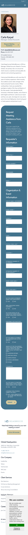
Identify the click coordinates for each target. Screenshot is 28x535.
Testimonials (4, 467)
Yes (9, 301)
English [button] (23, 1)
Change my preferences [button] (17, 528)
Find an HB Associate (14, 432)
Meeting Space (12, 355)
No (15, 301)
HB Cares (3, 469)
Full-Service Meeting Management (10, 484)
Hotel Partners (5, 498)
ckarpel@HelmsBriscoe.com (12, 50)
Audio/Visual (12, 357)
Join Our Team (5, 510)
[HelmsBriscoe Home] (10, 5)
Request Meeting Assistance (9, 44)
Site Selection (5, 481)
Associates (5, 11)
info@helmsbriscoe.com (7, 453)
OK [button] (17, 525)
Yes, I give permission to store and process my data (15, 395)
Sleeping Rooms (13, 353)
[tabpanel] (14, 82)
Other (10, 362)
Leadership (4, 461)
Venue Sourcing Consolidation (9, 489)
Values (3, 464)
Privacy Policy (4, 522)
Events (3, 472)
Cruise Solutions (5, 487)
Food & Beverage (13, 359)
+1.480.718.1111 (5, 450)
